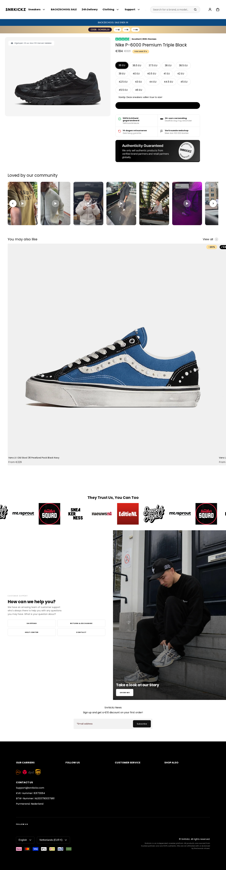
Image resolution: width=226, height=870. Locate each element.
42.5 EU (123, 82)
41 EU (167, 73)
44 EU (152, 82)
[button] (217, 9)
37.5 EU (153, 65)
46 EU (138, 90)
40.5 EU (151, 73)
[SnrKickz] (15, 9)
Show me (125, 692)
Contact (81, 632)
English (23, 840)
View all (208, 239)
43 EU (138, 82)
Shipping (32, 623)
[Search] (195, 9)
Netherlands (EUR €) (51, 840)
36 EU (122, 65)
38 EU (168, 65)
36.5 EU (137, 65)
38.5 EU (183, 65)
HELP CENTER (31, 632)
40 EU (136, 73)
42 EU (180, 73)
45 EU (183, 82)
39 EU (122, 73)
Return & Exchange (81, 623)
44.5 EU (168, 82)
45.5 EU (123, 90)
